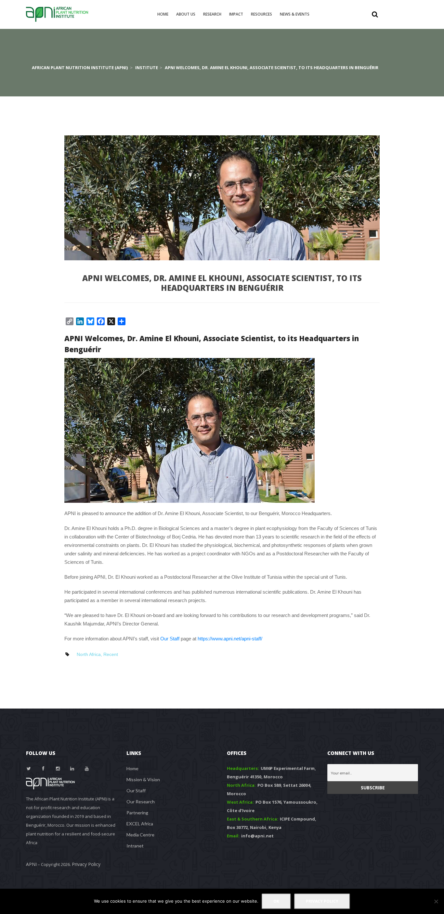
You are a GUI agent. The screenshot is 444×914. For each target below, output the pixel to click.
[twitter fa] (29, 768)
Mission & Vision (143, 779)
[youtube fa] (87, 768)
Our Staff (169, 638)
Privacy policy (322, 901)
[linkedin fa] (72, 768)
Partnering (137, 812)
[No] (436, 901)
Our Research (140, 801)
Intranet (135, 845)
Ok (276, 901)
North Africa (89, 654)
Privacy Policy (86, 864)
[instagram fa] (58, 768)
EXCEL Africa (139, 823)
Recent (110, 654)
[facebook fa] (43, 768)
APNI (31, 864)
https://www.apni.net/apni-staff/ (230, 638)
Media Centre (140, 834)
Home (132, 768)
